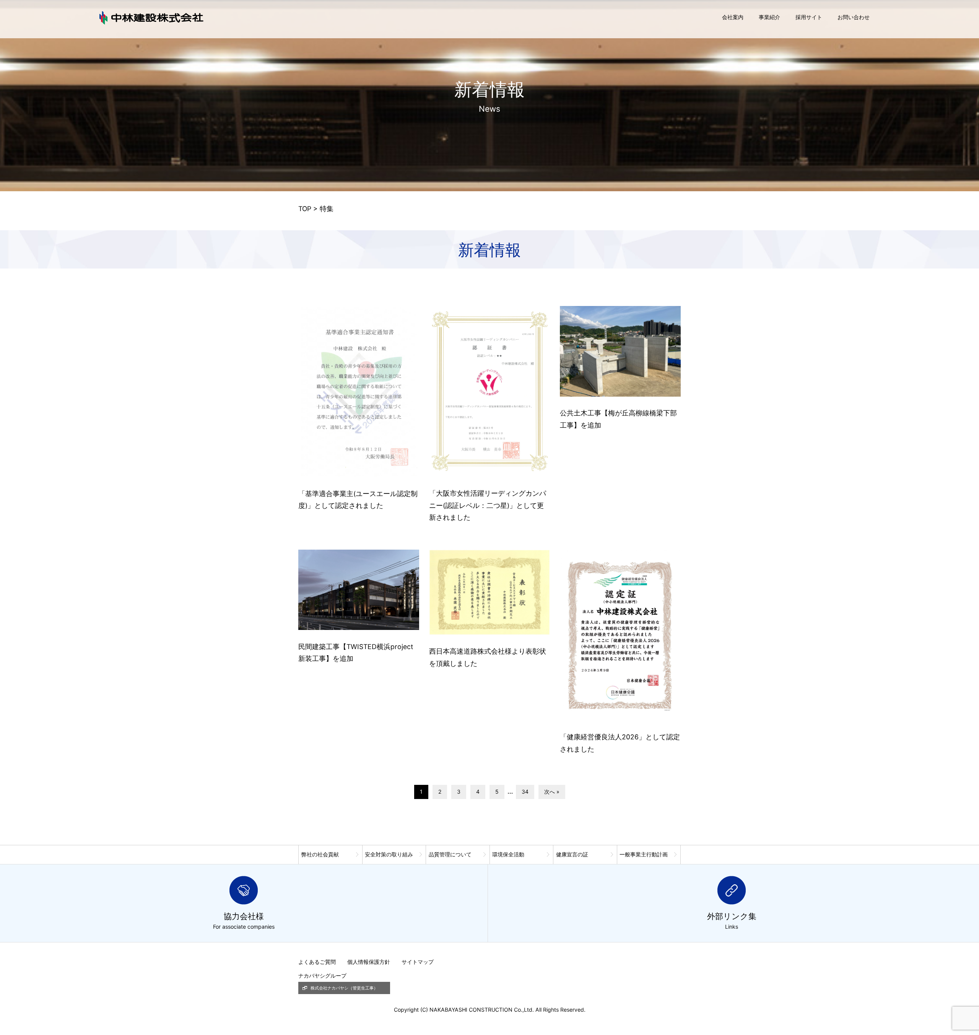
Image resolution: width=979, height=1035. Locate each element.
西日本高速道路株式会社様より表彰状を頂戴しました (487, 657)
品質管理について (450, 854)
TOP (304, 209)
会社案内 (732, 17)
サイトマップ (418, 962)
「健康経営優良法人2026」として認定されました (620, 743)
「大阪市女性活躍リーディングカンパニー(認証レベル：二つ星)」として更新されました (487, 505)
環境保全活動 (508, 854)
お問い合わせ (854, 17)
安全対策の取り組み (389, 854)
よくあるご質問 (317, 962)
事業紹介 (769, 17)
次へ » (551, 791)
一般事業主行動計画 (644, 854)
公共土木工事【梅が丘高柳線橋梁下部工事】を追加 (618, 419)
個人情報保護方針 (368, 962)
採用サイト (808, 17)
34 (525, 791)
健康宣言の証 (572, 854)
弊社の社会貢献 (320, 854)
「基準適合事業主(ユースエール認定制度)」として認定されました (358, 500)
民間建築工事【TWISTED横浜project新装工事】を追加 (355, 653)
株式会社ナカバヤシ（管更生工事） (344, 988)
